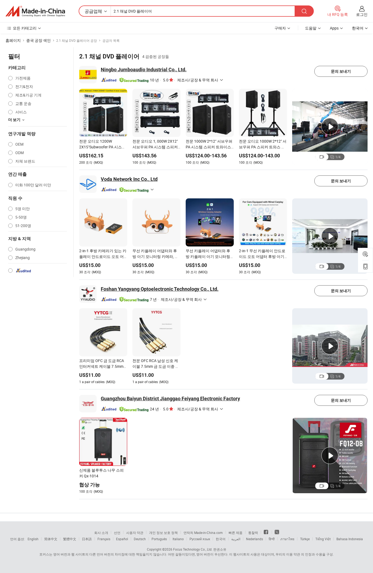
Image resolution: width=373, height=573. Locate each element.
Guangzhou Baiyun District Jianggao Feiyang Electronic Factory (170, 398)
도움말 (310, 28)
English (33, 539)
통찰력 (253, 532)
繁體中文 (69, 539)
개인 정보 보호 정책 (163, 532)
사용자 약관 (134, 532)
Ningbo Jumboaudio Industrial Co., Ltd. (144, 69)
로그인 (362, 14)
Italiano (178, 539)
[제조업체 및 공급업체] (35, 11)
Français (103, 539)
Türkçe (305, 539)
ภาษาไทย (287, 539)
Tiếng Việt (323, 539)
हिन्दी (272, 539)
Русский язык (200, 539)
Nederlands (254, 539)
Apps (334, 28)
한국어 (221, 539)
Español (122, 539)
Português (159, 539)
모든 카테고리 (25, 28)
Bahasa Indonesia (349, 539)
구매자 (280, 28)
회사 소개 (101, 532)
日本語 (87, 539)
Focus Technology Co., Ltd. (192, 549)
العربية (235, 539)
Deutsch (140, 539)
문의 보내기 (341, 71)
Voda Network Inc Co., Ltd (129, 179)
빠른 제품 (235, 532)
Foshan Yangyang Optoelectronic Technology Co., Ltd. (159, 289)
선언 (117, 532)
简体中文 (50, 539)
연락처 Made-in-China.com (203, 532)
